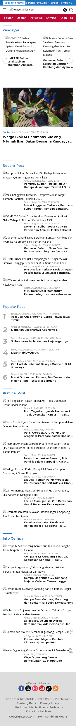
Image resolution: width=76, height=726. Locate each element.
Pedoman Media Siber (30, 707)
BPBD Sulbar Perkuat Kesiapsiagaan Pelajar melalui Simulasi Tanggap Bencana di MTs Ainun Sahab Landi (48, 271)
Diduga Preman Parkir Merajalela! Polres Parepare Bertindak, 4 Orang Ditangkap (48, 481)
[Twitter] (28, 688)
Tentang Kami (26, 703)
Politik (6, 132)
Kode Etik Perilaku (38, 711)
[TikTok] (49, 689)
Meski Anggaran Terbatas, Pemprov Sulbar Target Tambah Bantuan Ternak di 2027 (48, 207)
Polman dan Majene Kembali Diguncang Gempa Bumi (43, 641)
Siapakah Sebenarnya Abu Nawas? (34, 329)
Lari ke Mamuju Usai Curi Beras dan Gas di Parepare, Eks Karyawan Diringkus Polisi (48, 502)
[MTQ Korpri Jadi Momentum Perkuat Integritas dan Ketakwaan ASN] (38, 282)
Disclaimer (62, 699)
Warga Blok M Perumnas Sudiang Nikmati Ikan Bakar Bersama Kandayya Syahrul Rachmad (36, 141)
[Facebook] (21, 688)
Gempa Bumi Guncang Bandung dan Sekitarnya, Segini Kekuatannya (48, 601)
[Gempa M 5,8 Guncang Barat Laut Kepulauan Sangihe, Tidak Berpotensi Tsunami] (38, 548)
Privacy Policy (49, 703)
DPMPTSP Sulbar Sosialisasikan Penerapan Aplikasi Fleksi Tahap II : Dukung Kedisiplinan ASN (19, 62)
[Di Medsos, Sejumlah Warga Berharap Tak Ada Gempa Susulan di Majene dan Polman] (38, 612)
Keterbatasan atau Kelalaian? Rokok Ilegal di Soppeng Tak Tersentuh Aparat (44, 524)
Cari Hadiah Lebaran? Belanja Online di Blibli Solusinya (41, 365)
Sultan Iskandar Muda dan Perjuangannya (39, 341)
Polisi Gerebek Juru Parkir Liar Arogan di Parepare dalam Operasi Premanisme (47, 434)
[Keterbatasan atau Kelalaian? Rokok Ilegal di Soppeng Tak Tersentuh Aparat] (38, 514)
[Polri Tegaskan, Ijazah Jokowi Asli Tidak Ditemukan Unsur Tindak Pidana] (38, 403)
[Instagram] (35, 688)
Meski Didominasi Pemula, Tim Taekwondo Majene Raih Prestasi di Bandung (40, 379)
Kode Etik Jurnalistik (20, 699)
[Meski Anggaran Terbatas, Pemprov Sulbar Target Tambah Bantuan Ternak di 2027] (38, 197)
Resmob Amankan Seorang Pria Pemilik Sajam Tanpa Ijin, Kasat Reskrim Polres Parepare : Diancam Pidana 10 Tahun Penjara (48, 460)
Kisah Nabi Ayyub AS (25, 352)
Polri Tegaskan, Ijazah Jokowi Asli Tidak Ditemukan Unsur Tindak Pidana (47, 413)
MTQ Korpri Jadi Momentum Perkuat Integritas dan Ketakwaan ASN (47, 292)
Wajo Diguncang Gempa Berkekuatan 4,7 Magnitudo (43, 659)
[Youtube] (42, 688)
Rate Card (44, 699)
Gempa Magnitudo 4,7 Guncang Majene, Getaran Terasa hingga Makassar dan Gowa (46, 579)
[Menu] (5, 10)
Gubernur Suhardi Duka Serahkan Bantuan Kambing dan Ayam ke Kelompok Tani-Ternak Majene (56, 64)
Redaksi (54, 707)
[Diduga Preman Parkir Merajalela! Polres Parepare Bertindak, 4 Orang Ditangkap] (38, 471)
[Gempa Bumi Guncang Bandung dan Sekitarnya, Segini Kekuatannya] (38, 591)
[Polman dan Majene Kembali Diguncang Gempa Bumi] (36, 632)
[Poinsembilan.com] (21, 10)
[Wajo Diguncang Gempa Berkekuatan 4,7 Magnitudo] (36, 650)
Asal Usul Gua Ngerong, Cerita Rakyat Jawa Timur (40, 318)
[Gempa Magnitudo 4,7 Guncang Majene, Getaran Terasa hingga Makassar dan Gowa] (38, 569)
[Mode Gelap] (65, 10)
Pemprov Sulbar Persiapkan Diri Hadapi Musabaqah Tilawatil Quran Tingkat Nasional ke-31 (48, 185)
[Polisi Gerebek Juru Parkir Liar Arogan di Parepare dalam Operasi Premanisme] (38, 424)
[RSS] (55, 688)
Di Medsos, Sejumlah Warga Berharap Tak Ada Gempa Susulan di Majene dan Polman (47, 622)
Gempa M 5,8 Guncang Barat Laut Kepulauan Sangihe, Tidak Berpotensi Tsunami (47, 558)
